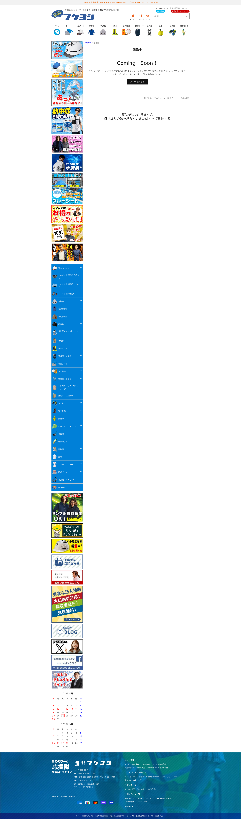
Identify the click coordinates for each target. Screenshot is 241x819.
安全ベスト (63, 348)
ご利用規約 (145, 764)
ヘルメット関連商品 (66, 294)
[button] (68, 30)
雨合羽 (61, 419)
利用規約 (117, 816)
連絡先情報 (141, 816)
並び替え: (148, 98)
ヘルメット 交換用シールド (68, 285)
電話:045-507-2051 (145, 798)
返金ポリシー (150, 816)
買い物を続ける (137, 81)
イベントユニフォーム (67, 426)
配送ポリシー (160, 816)
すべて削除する (159, 118)
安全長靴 (62, 411)
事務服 (61, 449)
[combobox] (170, 16)
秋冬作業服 (63, 316)
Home (88, 42)
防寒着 (61, 324)
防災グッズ (63, 472)
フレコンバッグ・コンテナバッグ (68, 387)
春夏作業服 (63, 309)
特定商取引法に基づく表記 (135, 768)
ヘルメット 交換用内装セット (68, 276)
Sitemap (129, 806)
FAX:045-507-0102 (164, 798)
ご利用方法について (154, 789)
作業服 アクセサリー (67, 480)
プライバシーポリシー (128, 816)
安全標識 (62, 371)
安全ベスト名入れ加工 (133, 780)
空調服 (61, 301)
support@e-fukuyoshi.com (136, 802)
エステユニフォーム (66, 464)
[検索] (186, 16)
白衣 (60, 457)
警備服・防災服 (64, 356)
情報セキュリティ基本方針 (158, 768)
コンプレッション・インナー (68, 332)
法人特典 (140, 789)
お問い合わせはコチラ (180, 11)
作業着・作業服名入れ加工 (149, 777)
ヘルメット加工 (131, 777)
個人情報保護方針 (159, 764)
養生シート (63, 364)
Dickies (61, 487)
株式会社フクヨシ (88, 816)
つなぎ (61, 341)
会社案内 (160, 11)
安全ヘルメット (64, 268)
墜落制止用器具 (64, 379)
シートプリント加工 (169, 777)
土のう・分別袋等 (65, 396)
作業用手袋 (63, 441)
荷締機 (61, 434)
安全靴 (61, 403)
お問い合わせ (130, 798)
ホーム (127, 764)
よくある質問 (130, 789)
